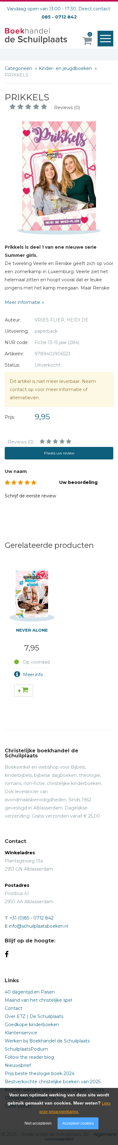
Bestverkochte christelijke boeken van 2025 (52, 1081)
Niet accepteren (38, 1123)
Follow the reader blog (29, 1057)
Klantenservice (21, 1033)
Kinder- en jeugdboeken (66, 68)
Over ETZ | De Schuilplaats (34, 1016)
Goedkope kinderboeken (32, 1024)
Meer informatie (22, 302)
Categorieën (19, 68)
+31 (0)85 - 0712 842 (31, 918)
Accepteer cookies (78, 1123)
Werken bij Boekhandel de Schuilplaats (47, 1041)
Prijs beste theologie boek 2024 (40, 1073)
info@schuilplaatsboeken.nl (38, 926)
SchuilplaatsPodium (26, 1049)
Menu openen (105, 38)
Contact (13, 1008)
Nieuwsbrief (18, 1065)
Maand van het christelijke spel (38, 1000)
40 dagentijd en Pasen (30, 992)
